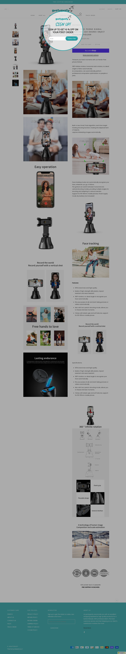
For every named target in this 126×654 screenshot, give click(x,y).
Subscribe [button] (72, 38)
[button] (80, 14)
